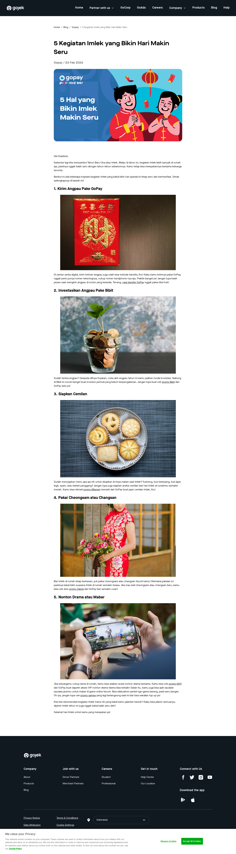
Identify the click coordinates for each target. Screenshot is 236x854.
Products (198, 7)
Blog (214, 7)
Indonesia (102, 820)
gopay (75, 27)
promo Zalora (76, 589)
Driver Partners (71, 777)
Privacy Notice (32, 818)
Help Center (147, 777)
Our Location (148, 783)
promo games (88, 695)
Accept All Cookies (192, 841)
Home (79, 7)
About (27, 777)
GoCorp (125, 7)
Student (106, 777)
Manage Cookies (169, 841)
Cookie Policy (15, 848)
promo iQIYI (175, 683)
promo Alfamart (91, 489)
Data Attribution (32, 825)
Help (226, 7)
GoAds (141, 7)
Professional (108, 783)
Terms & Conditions (67, 818)
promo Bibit (168, 382)
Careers (157, 7)
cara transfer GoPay (133, 282)
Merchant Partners (73, 783)
